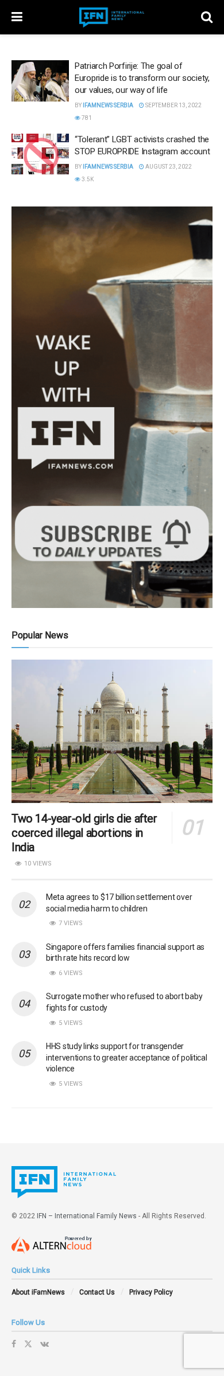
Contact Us (97, 1292)
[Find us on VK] (44, 1344)
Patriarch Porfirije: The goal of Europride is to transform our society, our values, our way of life (142, 78)
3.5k (87, 179)
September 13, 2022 (173, 105)
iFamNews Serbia (108, 105)
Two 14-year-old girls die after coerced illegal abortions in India (84, 833)
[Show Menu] (16, 17)
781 (86, 118)
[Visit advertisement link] (112, 407)
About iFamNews (38, 1292)
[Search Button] (207, 17)
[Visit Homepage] (112, 17)
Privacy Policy (151, 1292)
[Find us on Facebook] (13, 1344)
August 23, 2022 (168, 166)
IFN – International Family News (87, 1216)
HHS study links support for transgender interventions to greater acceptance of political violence (126, 1057)
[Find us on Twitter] (28, 1344)
